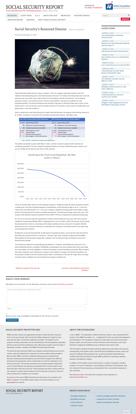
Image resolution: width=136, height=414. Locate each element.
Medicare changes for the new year (27, 268)
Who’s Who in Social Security (51, 20)
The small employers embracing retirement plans (112, 36)
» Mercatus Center (76, 405)
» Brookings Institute (77, 399)
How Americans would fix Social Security (115, 51)
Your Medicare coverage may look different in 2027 (112, 80)
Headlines (12, 15)
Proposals (66, 15)
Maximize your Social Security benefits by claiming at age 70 (115, 44)
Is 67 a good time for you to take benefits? (115, 65)
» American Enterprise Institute (107, 402)
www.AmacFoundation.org (78, 377)
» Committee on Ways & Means (107, 399)
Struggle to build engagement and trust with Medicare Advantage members (114, 104)
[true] (128, 15)
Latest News (26, 15)
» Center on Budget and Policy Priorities (110, 396)
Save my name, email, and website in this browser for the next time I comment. (32, 316)
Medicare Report (15, 20)
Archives (30, 20)
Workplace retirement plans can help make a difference (113, 88)
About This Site (50, 15)
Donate (125, 19)
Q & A (37, 15)
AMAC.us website (13, 380)
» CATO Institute (76, 402)
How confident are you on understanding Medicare (115, 58)
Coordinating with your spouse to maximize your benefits (112, 96)
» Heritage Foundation (78, 396)
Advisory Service (82, 15)
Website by (126, 412)
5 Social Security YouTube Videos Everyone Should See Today (112, 72)
